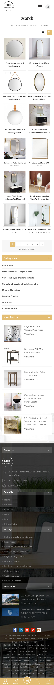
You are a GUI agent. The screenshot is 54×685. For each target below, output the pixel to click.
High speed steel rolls (30, 664)
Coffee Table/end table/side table (18, 278)
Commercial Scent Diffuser (26, 670)
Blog (6, 519)
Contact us (9, 509)
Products (8, 504)
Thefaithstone (9, 658)
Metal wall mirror (12, 571)
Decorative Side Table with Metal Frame (34, 351)
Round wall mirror (12, 581)
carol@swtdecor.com (18, 480)
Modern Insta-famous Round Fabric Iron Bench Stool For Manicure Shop (34, 399)
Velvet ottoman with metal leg (18, 547)
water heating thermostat (37, 654)
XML (47, 639)
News (7, 514)
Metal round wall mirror (15, 551)
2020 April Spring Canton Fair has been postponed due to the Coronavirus (36, 598)
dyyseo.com (30, 639)
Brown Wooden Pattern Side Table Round (35, 374)
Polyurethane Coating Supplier (31, 673)
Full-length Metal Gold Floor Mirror (14, 230)
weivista (15, 667)
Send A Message (27, 680)
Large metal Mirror (12, 542)
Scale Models (25, 667)
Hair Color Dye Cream (41, 658)
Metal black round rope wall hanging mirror (14, 97)
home (12, 25)
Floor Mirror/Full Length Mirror (17, 271)
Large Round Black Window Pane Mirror (33, 328)
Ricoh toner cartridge (23, 651)
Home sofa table (12, 561)
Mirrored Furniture (11, 290)
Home (7, 500)
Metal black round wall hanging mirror (14, 64)
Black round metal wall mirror (17, 566)
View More (29, 334)
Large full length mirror (14, 556)
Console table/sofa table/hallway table (20, 284)
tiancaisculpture (23, 658)
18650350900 (14, 486)
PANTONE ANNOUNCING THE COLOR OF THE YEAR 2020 (35, 611)
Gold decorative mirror (14, 576)
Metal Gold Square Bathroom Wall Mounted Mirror (39, 131)
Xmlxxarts (20, 654)
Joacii (10, 651)
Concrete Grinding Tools (33, 661)
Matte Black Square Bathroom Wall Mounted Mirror (14, 198)
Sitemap (40, 639)
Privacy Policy (10, 524)
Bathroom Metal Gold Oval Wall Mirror (14, 164)
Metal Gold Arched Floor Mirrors (39, 64)
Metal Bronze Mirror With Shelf (39, 164)
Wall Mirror (7, 265)
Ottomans (7, 302)
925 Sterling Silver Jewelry (40, 648)
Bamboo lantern (10, 308)
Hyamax (6, 648)
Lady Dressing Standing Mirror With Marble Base (39, 197)
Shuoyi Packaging (19, 648)
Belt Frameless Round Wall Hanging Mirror (14, 131)
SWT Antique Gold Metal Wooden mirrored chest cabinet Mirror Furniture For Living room (35, 421)
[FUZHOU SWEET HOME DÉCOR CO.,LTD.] (9, 6)
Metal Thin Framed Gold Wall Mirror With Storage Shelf (39, 230)
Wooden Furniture (11, 296)
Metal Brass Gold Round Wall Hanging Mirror (39, 97)
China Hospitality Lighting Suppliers (33, 645)
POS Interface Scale (12, 661)
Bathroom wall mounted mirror (18, 537)
